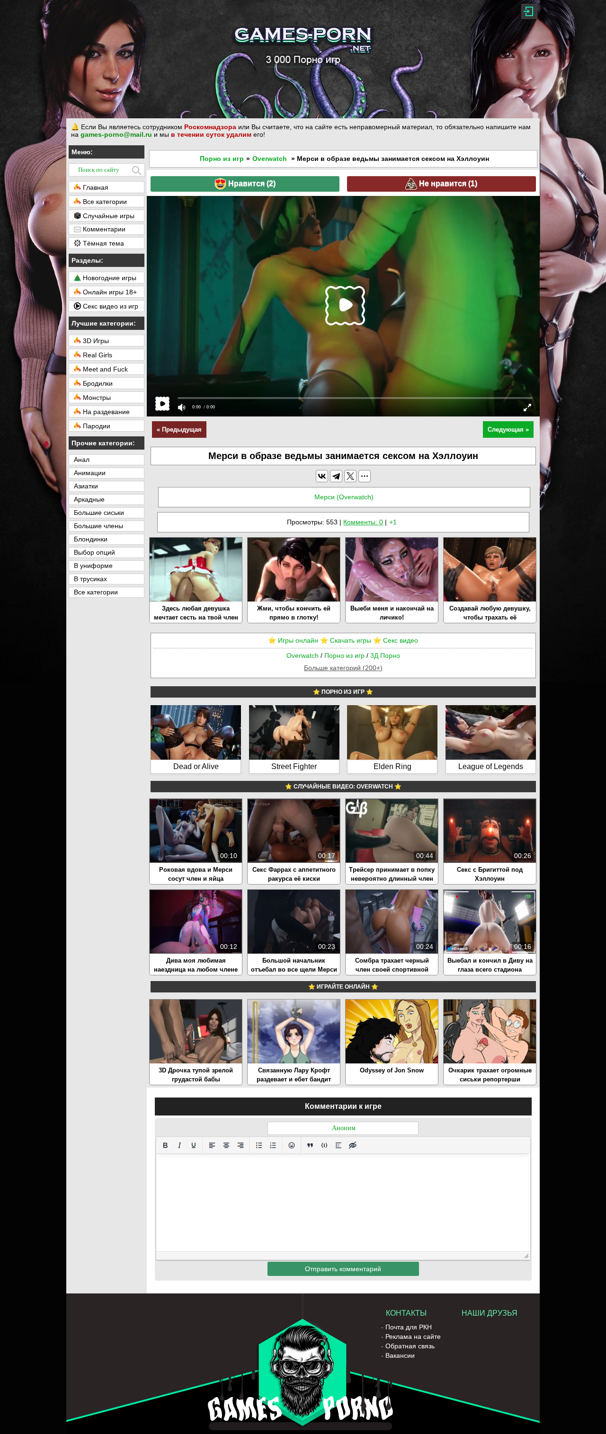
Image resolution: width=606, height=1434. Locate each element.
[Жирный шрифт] (165, 1145)
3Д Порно (385, 655)
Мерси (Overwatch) (344, 497)
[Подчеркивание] (194, 1145)
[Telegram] (336, 476)
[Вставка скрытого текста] (353, 1145)
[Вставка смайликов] (292, 1145)
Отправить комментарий (343, 1269)
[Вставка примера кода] (324, 1145)
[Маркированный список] (259, 1145)
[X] (350, 476)
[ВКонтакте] (322, 476)
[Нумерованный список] (273, 1145)
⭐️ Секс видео (395, 640)
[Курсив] (179, 1145)
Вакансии (400, 1355)
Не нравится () (447, 183)
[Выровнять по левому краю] (212, 1145)
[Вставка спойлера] (338, 1145)
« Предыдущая (179, 429)
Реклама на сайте (413, 1336)
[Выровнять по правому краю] (240, 1145)
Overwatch (269, 158)
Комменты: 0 (363, 522)
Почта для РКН (408, 1327)
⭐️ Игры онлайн (293, 640)
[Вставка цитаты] (310, 1145)
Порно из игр (222, 158)
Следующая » (508, 429)
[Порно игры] (303, 59)
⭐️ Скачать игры (345, 640)
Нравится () (251, 183)
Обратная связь (410, 1346)
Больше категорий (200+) (343, 668)
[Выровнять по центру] (226, 1145)
